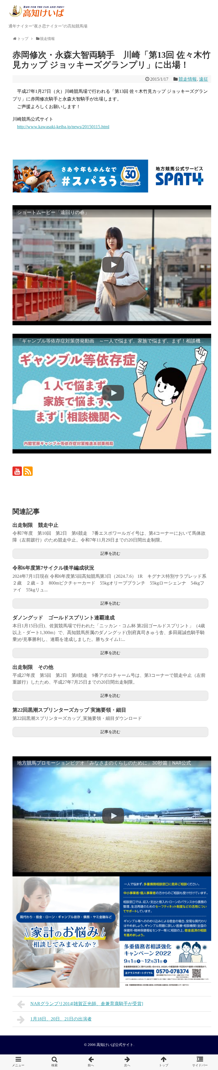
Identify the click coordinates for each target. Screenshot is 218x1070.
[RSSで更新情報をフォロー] (28, 471)
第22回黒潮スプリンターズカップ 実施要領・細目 (69, 710)
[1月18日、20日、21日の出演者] (127, 1062)
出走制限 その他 (32, 667)
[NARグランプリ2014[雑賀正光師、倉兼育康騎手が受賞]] (91, 1062)
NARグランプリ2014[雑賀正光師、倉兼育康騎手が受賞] (86, 1003)
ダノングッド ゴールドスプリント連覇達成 (63, 617)
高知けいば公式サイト (115, 1045)
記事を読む (110, 553)
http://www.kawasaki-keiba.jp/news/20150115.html (63, 126)
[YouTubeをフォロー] (17, 471)
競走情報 (188, 79)
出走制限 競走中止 (35, 525)
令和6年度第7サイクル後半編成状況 (53, 568)
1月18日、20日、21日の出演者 (61, 1018)
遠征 (203, 79)
